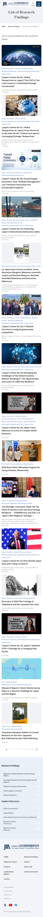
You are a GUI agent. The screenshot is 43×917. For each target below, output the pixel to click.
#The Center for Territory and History (12, 464)
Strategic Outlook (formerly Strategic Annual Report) (20, 781)
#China (27, 220)
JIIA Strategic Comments (12, 791)
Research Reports (10, 795)
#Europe (17, 118)
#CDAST (38, 266)
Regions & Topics (10, 862)
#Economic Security (27, 68)
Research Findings (10, 765)
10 (30, 749)
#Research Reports (28, 464)
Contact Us (7, 898)
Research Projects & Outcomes (14, 786)
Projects (7, 867)
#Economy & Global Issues (9, 71)
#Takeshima (10, 598)
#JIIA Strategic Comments (25, 503)
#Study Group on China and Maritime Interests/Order (17, 684)
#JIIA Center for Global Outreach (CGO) (28, 71)
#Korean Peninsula (25, 318)
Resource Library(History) (9, 829)
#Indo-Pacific (10, 68)
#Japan (4, 68)
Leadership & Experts (9, 873)
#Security (18, 68)
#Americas (35, 318)
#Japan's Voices (6, 74)
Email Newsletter (9, 887)
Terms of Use (7, 895)
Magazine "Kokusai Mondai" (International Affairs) (19, 775)
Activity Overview (31, 872)
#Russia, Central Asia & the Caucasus (12, 223)
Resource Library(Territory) (9, 822)
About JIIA (28, 867)
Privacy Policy (8, 891)
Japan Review (8, 813)
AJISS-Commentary (10, 808)
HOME (6, 857)
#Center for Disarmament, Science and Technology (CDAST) (19, 266)
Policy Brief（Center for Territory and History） (20, 817)
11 (33, 749)
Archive (7, 879)
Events (26, 862)
